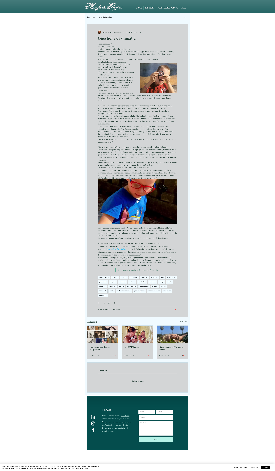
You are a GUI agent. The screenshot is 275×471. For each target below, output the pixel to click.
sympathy (102, 295)
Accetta (265, 467)
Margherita (95, 6)
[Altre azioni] (176, 32)
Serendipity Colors (105, 17)
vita (162, 277)
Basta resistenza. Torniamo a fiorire (172, 348)
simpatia (102, 286)
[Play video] (137, 201)
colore (124, 277)
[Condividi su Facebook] (99, 303)
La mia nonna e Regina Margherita (100, 348)
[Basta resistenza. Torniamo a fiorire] (172, 334)
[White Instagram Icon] (93, 443)
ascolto (115, 277)
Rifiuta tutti (254, 467)
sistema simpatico (124, 291)
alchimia (112, 286)
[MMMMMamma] (137, 334)
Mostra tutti (184, 322)
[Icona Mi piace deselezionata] (104, 404)
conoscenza (131, 286)
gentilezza (103, 282)
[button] (185, 17)
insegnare (167, 291)
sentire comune (154, 291)
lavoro (121, 286)
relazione (122, 282)
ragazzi (112, 282)
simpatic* (102, 291)
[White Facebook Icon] (93, 449)
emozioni (152, 282)
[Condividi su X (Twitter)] (104, 303)
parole (163, 286)
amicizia (144, 277)
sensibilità (141, 282)
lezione (154, 286)
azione (132, 282)
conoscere (134, 277)
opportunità (144, 286)
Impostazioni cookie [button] (240, 467)
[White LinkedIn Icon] (93, 436)
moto (112, 291)
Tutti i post (91, 17)
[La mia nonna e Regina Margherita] (102, 334)
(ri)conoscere (104, 277)
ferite (170, 282)
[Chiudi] (272, 467)
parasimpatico (139, 291)
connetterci (125, 435)
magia (162, 282)
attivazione (171, 277)
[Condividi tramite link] (115, 303)
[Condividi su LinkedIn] (109, 303)
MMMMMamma (132, 347)
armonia (154, 277)
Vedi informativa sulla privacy (78, 468)
